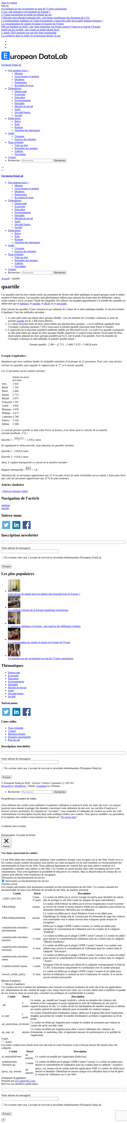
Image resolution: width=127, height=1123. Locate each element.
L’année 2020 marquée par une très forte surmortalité (28, 32)
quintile (5, 508)
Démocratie (21, 91)
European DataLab (11, 64)
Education (20, 97)
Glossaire (19, 136)
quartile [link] (20, 320)
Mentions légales (16, 734)
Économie (13, 675)
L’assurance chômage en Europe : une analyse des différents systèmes (44, 626)
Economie (20, 94)
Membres (19, 79)
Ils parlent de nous (24, 85)
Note (17, 124)
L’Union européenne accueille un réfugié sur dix (26, 14)
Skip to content (9, 2)
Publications (14, 118)
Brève (18, 121)
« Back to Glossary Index (14, 491)
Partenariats (21, 82)
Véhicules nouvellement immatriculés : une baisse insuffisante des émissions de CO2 (45, 17)
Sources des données (25, 139)
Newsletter (20, 154)
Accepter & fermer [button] (26, 835)
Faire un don (21, 145)
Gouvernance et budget (27, 76)
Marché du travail (24, 106)
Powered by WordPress (13, 786)
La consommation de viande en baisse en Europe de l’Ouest (32, 23)
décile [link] (47, 303)
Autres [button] (4, 1038)
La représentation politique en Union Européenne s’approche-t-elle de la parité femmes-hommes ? (52, 20)
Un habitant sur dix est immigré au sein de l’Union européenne (34, 8)
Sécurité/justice (16, 693)
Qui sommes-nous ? (18, 70)
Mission (19, 73)
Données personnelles (19, 737)
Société (18, 115)
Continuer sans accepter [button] (13, 826)
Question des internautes (27, 130)
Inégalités (19, 103)
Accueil (5, 278)
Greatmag (41, 786)
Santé (17, 109)
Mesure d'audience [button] (11, 980)
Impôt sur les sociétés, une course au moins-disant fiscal (30, 29)
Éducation (13, 678)
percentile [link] (62, 303)
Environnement (23, 100)
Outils (11, 133)
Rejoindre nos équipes (26, 148)
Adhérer (19, 151)
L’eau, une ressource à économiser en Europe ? (25, 11)
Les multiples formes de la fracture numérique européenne (38, 610)
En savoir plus (68, 817)
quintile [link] (36, 303)
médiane (5, 505)
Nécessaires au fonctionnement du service (27, 881)
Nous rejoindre (15, 142)
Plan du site (14, 740)
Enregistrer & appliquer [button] (13, 1077)
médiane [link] (24, 303)
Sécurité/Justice (23, 112)
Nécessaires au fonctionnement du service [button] (23, 877)
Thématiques (14, 88)
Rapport (19, 127)
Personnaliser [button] (8, 835)
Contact (12, 157)
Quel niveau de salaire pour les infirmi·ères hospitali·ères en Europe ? (44, 594)
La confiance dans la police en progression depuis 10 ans (31, 35)
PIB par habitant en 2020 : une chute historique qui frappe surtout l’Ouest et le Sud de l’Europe (50, 26)
